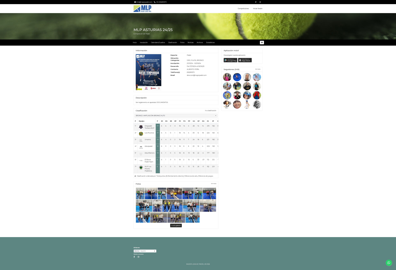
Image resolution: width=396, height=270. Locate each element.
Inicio (135, 42)
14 (158, 139)
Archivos (200, 42)
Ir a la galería (175, 225)
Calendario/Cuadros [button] (158, 42)
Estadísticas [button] (210, 42)
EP (175, 121)
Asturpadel (148, 146)
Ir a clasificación (210, 110)
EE (171, 121)
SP (198, 121)
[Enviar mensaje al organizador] (262, 42)
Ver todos (257, 69)
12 (157, 146)
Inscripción (144, 42)
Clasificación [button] (172, 42)
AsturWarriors (149, 153)
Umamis (148, 139)
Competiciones (243, 8)
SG (194, 121)
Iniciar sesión (257, 8)
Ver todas (213, 183)
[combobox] (175, 115)
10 (158, 153)
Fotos (182, 42)
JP (213, 121)
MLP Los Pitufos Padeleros (148, 169)
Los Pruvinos (149, 133)
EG (166, 121)
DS (203, 121)
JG (208, 121)
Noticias (190, 42)
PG (184, 121)
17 (158, 126)
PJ (180, 121)
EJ (162, 121)
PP (189, 121)
